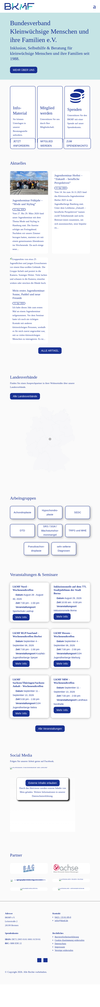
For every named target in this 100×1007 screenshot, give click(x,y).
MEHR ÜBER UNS (23, 70)
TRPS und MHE (78, 530)
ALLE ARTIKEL (50, 350)
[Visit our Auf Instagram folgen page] (45, 960)
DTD (22, 530)
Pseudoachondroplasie (36, 548)
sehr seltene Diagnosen (64, 548)
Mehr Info (21, 617)
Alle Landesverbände (25, 396)
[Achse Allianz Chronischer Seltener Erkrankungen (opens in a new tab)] (71, 868)
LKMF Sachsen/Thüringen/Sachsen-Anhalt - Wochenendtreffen (29, 683)
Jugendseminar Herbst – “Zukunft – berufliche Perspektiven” (68, 179)
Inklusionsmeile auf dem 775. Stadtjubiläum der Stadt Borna (70, 590)
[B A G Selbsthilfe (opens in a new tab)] (29, 868)
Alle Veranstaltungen (50, 728)
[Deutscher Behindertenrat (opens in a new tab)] (71, 889)
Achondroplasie (22, 512)
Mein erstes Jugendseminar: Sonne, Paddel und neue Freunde (28, 294)
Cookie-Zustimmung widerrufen (69, 940)
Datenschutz (60, 943)
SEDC (77, 512)
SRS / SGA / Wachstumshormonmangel (50, 530)
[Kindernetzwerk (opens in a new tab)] (29, 889)
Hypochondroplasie (50, 512)
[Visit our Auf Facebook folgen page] (39, 960)
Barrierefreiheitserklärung (67, 937)
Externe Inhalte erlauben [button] (42, 783)
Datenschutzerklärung (42, 796)
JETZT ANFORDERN (21, 143)
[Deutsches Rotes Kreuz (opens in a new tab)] (71, 880)
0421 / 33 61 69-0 (63, 917)
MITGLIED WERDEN (46, 143)
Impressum (60, 947)
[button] (94, 8)
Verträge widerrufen (64, 950)
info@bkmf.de (61, 920)
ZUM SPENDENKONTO (77, 143)
